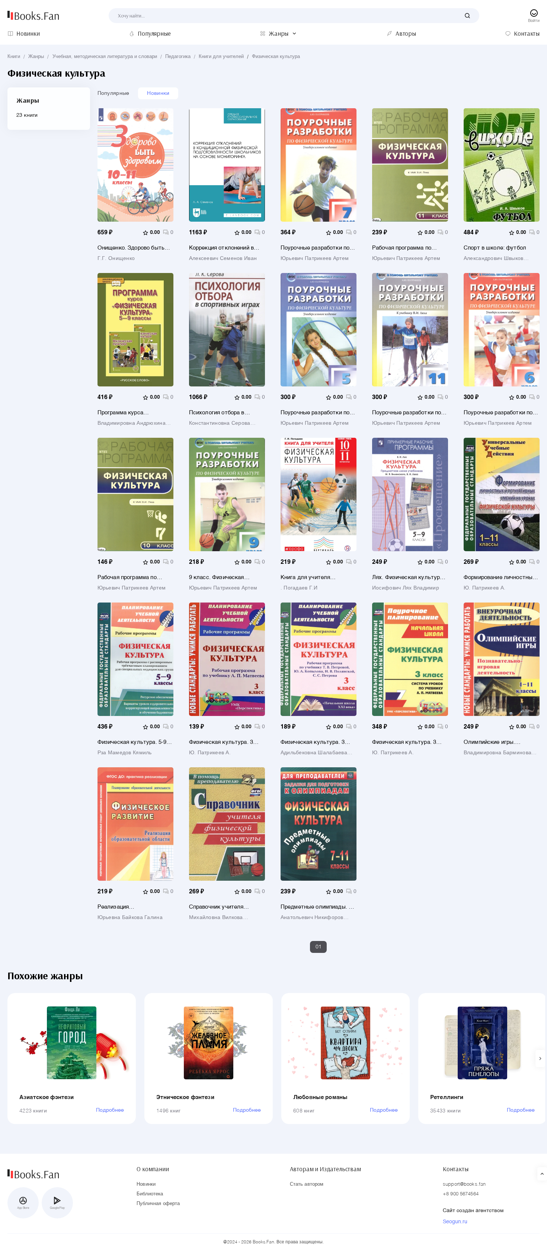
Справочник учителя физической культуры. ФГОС (219, 907)
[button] (540, 1058)
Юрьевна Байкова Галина (130, 917)
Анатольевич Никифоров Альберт (312, 917)
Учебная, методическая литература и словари (104, 56)
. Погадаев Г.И (299, 588)
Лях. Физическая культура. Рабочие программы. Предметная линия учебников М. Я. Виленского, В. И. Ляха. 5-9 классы (408, 577)
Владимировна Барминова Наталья (497, 752)
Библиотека (150, 1194)
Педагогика (178, 56)
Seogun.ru (455, 1221)
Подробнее (110, 1110)
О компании (153, 1169)
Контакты (455, 1169)
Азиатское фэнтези (46, 1097)
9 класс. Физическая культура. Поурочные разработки (217, 577)
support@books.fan (464, 1184)
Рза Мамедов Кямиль (124, 752)
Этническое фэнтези (185, 1097)
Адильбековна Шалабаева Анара (314, 752)
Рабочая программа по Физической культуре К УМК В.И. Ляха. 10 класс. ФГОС (131, 577)
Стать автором (307, 1184)
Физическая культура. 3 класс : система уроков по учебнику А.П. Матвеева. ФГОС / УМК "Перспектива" (408, 742)
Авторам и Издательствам (325, 1169)
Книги (13, 56)
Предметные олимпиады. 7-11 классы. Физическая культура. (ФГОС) (317, 907)
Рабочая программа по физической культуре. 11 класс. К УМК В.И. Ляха (405, 248)
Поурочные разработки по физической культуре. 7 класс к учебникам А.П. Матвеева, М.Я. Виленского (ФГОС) (317, 248)
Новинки (158, 93)
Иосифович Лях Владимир (405, 588)
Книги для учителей (221, 56)
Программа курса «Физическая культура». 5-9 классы (135, 412)
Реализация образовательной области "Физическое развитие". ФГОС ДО (131, 907)
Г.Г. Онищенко (116, 258)
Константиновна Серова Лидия (219, 423)
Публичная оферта (158, 1203)
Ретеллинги (447, 1097)
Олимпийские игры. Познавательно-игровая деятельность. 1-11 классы (500, 742)
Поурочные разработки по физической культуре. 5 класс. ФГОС (315, 412)
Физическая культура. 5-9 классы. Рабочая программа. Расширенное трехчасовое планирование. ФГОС (135, 742)
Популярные (113, 93)
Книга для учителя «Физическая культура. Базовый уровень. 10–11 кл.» (312, 577)
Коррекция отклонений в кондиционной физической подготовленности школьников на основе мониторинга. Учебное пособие (224, 248)
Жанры (36, 56)
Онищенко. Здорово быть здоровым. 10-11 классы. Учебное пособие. (130, 248)
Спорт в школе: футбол (495, 248)
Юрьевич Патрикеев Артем (315, 258)
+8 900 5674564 (461, 1194)
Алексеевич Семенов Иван (223, 258)
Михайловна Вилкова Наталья (216, 917)
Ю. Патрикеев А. (484, 588)
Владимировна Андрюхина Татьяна (131, 423)
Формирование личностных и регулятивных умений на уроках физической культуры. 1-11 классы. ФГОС (499, 577)
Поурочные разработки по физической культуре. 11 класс (406, 412)
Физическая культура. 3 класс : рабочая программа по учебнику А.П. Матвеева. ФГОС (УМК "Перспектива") (226, 742)
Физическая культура (276, 56)
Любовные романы (320, 1097)
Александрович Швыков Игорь (494, 258)
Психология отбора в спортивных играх (216, 412)
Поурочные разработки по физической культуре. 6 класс (498, 412)
